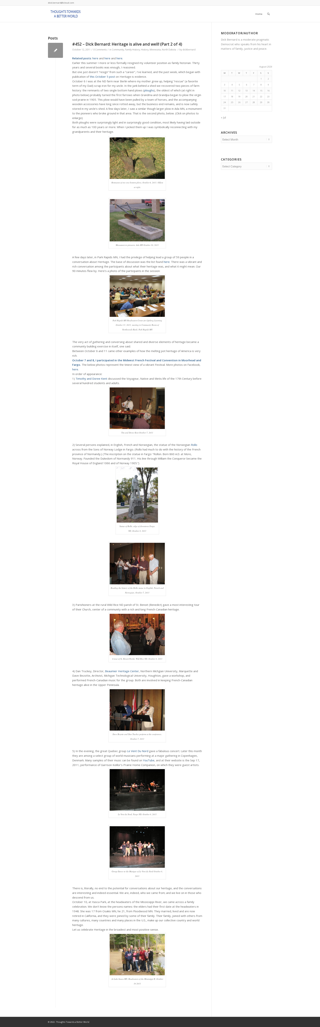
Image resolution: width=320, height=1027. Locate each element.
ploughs (149, 90)
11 (232, 90)
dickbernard (189, 49)
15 (261, 90)
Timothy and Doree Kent (91, 378)
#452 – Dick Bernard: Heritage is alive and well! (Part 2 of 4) (127, 44)
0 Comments (100, 49)
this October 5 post (102, 76)
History (145, 49)
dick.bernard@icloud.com (61, 2)
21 (254, 96)
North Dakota (169, 49)
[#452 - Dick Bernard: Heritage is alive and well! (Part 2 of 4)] (55, 50)
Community (118, 49)
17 (225, 96)
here (95, 58)
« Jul (223, 117)
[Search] (268, 14)
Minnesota (155, 49)
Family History (132, 49)
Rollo (194, 445)
